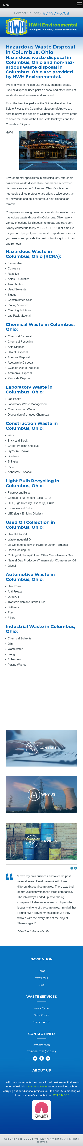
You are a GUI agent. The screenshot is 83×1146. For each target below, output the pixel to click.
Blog (42, 984)
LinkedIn (48, 1058)
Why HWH (41, 977)
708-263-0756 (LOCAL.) (41, 1051)
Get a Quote (41, 1015)
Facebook (41, 1058)
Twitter (35, 1058)
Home (42, 970)
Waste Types (41, 1008)
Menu (6, 5)
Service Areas (41, 1022)
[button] (72, 868)
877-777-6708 (56, 13)
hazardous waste (36, 1086)
